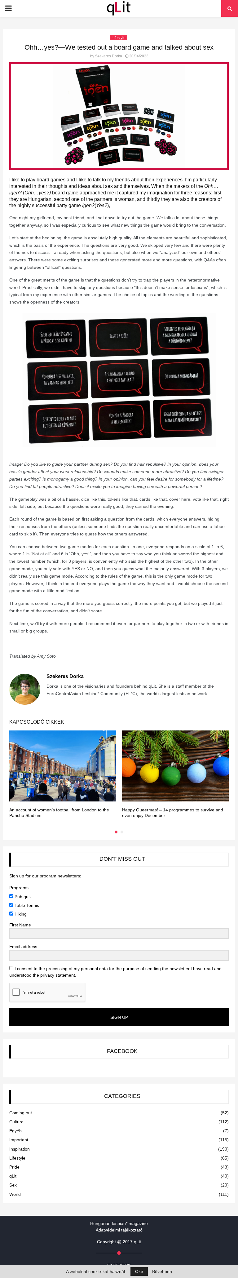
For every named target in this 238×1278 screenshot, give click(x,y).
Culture (16, 1121)
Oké (139, 1271)
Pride (14, 1167)
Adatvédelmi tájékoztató (119, 1229)
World (15, 1194)
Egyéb (15, 1130)
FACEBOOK (122, 1051)
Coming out (20, 1112)
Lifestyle (119, 38)
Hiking (20, 914)
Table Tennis (26, 905)
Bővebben (162, 1271)
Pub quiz (22, 896)
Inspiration (19, 1149)
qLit (12, 1176)
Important (18, 1139)
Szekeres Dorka (108, 56)
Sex (13, 1185)
